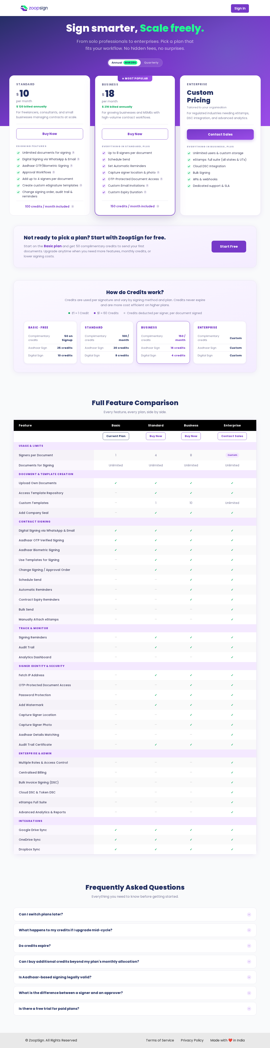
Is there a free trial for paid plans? (49, 1008)
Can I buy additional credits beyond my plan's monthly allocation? (79, 961)
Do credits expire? (35, 945)
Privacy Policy (192, 1040)
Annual (124, 63)
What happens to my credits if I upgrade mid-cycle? (65, 930)
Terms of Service (160, 1040)
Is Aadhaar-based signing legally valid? (55, 977)
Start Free (229, 246)
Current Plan (116, 436)
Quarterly (151, 63)
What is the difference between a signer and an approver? (71, 992)
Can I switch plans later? (41, 914)
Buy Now (49, 134)
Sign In (240, 8)
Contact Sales (220, 134)
